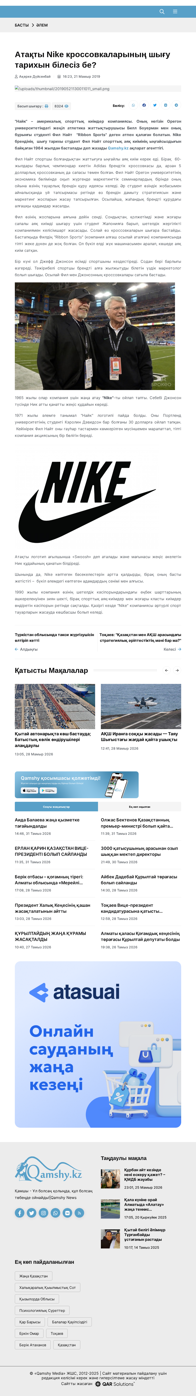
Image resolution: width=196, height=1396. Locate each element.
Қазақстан (67, 1345)
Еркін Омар (29, 1333)
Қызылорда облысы (36, 1299)
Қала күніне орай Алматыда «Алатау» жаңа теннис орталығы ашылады (144, 1204)
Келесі (170, 649)
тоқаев (57, 1333)
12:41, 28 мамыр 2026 (119, 748)
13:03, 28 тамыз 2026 (33, 919)
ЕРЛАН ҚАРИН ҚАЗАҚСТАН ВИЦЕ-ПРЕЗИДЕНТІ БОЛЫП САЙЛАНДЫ (51, 851)
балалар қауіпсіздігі (69, 1322)
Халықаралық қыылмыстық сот (47, 1287)
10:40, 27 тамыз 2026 (33, 947)
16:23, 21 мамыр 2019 (81, 76)
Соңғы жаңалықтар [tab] (56, 806)
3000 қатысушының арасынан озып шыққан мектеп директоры (139, 851)
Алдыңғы (29, 649)
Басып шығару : (30, 106)
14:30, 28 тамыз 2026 (119, 890)
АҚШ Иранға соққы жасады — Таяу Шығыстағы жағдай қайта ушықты (139, 736)
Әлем (42, 25)
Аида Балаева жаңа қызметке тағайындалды (47, 822)
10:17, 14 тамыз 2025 (141, 1247)
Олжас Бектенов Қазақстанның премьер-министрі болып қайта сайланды (135, 823)
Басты (22, 25)
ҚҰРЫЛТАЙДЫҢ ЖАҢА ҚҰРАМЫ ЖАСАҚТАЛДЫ (50, 936)
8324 (59, 106)
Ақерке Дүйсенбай (34, 76)
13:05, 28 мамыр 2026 (34, 754)
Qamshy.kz (118, 148)
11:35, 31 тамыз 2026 (32, 862)
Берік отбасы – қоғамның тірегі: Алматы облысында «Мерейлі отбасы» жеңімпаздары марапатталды (49, 880)
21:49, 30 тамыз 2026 (119, 862)
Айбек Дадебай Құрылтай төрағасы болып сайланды (139, 879)
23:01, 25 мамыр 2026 (143, 1187)
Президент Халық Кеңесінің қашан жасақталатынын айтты (52, 908)
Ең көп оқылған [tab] (139, 806)
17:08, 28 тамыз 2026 (33, 890)
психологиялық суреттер (42, 1310)
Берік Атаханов (32, 1345)
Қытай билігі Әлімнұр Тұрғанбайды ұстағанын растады (144, 1234)
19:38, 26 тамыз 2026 (119, 947)
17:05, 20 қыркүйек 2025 (145, 1217)
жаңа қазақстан (33, 1276)
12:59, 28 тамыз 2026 (119, 919)
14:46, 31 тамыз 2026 (33, 833)
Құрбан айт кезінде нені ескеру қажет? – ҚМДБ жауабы (144, 1174)
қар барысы (29, 1322)
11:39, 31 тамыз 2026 (118, 833)
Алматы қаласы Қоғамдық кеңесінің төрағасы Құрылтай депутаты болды (140, 936)
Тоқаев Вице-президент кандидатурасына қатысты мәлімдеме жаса (130, 908)
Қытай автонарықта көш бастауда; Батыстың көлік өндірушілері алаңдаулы (53, 739)
